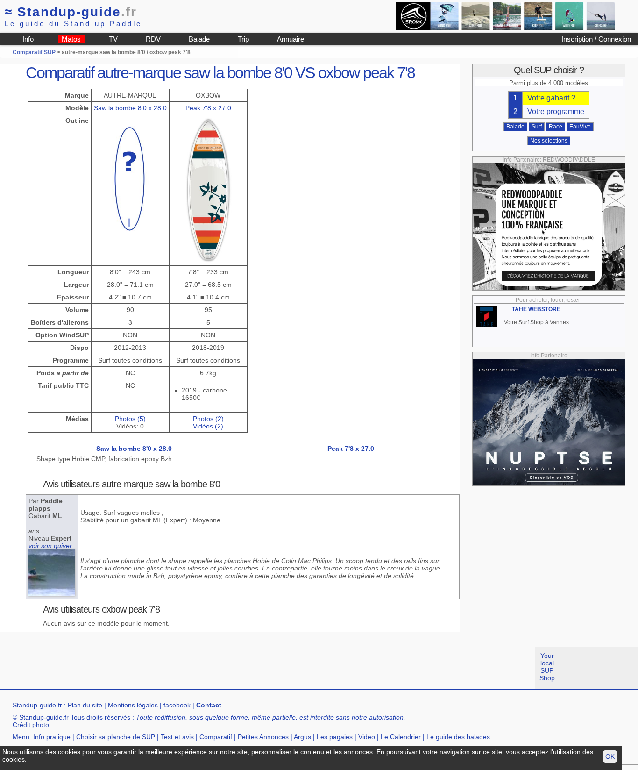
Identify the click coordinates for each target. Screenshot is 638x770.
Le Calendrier (401, 737)
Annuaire (290, 39)
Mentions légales (133, 705)
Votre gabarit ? (551, 98)
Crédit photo (31, 724)
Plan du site (85, 705)
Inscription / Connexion (596, 39)
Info (28, 39)
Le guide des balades (458, 737)
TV (113, 39)
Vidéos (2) (208, 426)
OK (610, 756)
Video (366, 737)
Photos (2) (208, 418)
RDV (153, 39)
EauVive (580, 126)
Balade (199, 39)
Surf (537, 126)
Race (555, 126)
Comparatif (215, 737)
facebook (177, 705)
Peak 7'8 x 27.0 (208, 108)
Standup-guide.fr (37, 705)
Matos (71, 39)
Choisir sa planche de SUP (115, 737)
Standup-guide (71, 12)
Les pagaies (335, 737)
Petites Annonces (263, 737)
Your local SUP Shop (547, 667)
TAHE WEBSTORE (536, 309)
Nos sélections (548, 140)
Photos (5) (130, 418)
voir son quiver (50, 545)
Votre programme (555, 111)
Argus (302, 737)
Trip (243, 39)
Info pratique (52, 737)
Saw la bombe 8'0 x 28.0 (130, 108)
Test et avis (177, 737)
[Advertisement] (170, 668)
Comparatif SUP (35, 52)
